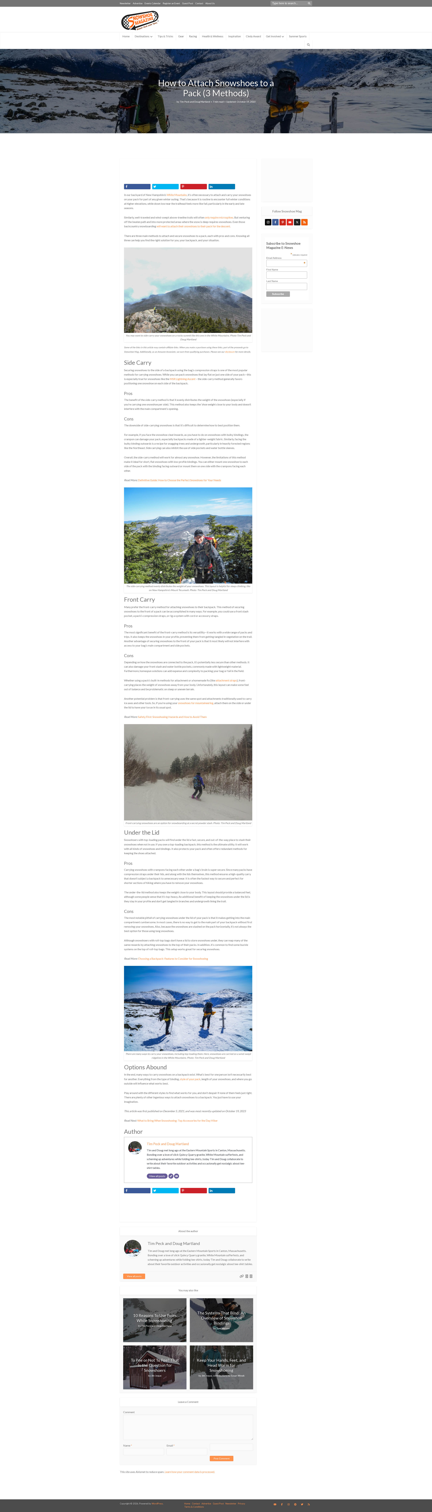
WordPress (157, 1503)
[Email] (176, 1176)
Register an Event (171, 3)
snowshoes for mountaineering (195, 703)
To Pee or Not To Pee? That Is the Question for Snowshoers (155, 1365)
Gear (181, 36)
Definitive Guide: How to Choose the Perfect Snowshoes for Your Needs (179, 480)
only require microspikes (219, 217)
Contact (199, 3)
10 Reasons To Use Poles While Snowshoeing (155, 1318)
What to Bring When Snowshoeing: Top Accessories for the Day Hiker (177, 1120)
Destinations (142, 36)
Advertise (137, 3)
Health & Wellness (212, 36)
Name (127, 1445)
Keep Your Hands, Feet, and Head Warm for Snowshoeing (221, 1365)
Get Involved (273, 36)
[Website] (170, 1176)
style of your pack (190, 1079)
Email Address (285, 258)
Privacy (241, 1503)
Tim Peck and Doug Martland (195, 101)
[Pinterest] (282, 222)
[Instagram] (268, 222)
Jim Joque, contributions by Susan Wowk (223, 1375)
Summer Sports (298, 36)
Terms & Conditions (194, 1506)
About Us (210, 3)
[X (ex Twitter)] (297, 222)
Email (171, 1445)
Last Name (272, 281)
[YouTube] (290, 222)
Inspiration (234, 36)
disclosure (230, 351)
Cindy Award (253, 36)
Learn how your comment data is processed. (190, 1471)
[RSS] (304, 222)
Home (126, 36)
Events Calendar (153, 3)
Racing (193, 36)
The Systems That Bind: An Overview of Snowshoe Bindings (221, 1317)
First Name (272, 269)
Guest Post (187, 3)
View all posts (134, 1276)
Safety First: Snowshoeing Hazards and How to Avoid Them (172, 716)
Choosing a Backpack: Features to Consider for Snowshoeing (173, 958)
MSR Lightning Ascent (182, 378)
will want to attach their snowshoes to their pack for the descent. (194, 226)
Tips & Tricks (165, 36)
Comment (129, 1412)
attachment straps (226, 680)
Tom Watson (223, 1328)
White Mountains (177, 194)
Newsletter (125, 3)
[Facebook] (275, 222)
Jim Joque (156, 1375)
